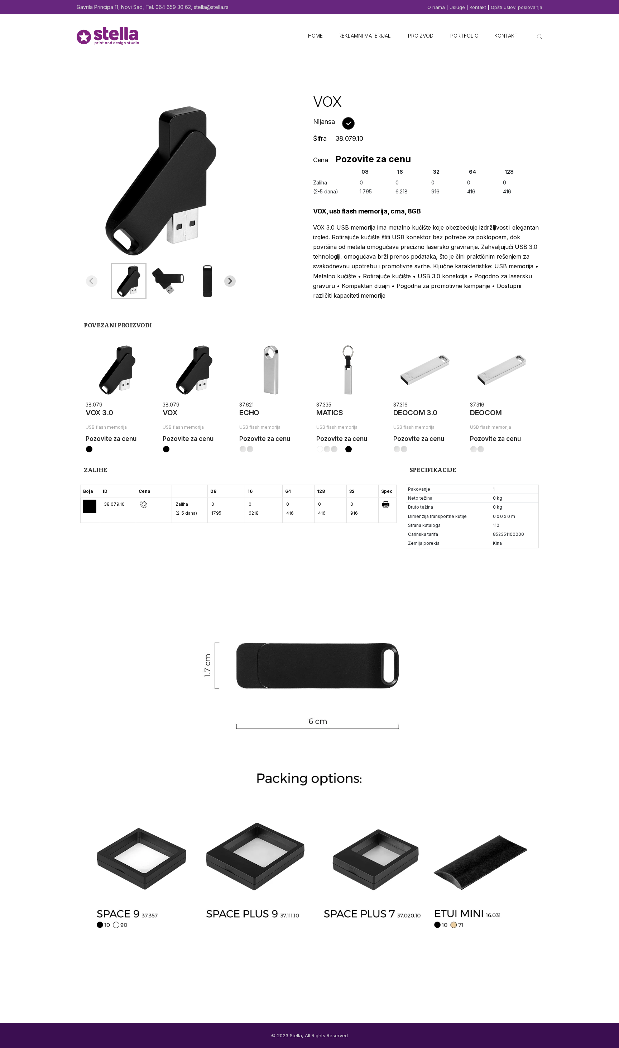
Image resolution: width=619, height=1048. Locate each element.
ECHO (249, 412)
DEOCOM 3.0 (415, 412)
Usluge (457, 7)
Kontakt (478, 7)
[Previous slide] (91, 281)
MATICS (329, 412)
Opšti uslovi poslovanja (516, 7)
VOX (170, 412)
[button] (129, 281)
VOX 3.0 (99, 412)
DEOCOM (486, 412)
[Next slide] (230, 281)
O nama (436, 7)
